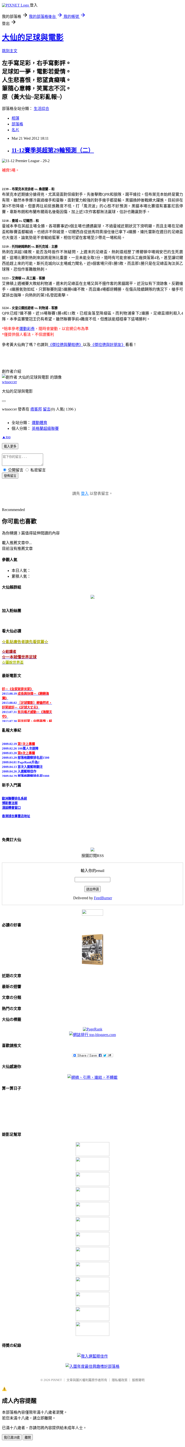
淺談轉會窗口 (11, 805)
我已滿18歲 (12, 1437)
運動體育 (39, 423)
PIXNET (56, 1380)
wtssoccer (9, 382)
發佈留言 (10, 476)
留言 (47, 409)
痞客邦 (36, 409)
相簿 (15, 118)
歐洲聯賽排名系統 (14, 796)
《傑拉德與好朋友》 (108, 345)
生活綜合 (41, 109)
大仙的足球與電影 (33, 37)
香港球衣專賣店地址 (16, 814)
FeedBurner (103, 898)
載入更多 (10, 446)
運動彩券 (27, 329)
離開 (28, 1437)
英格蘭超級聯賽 (45, 428)
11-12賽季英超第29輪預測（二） (53, 150)
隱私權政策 (119, 1380)
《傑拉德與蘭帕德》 (65, 345)
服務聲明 (138, 1380)
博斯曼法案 (10, 801)
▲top (6, 437)
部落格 (17, 124)
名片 (15, 130)
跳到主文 (9, 51)
